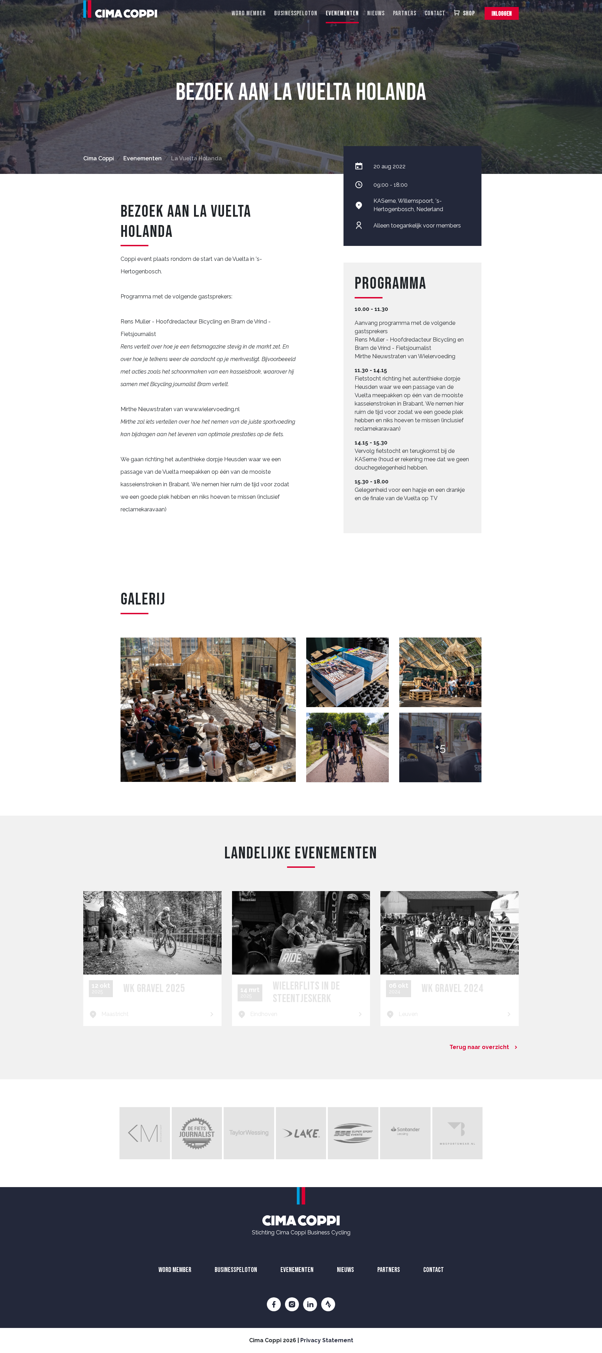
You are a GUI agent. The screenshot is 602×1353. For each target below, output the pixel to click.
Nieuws (376, 13)
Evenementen (342, 13)
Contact (435, 13)
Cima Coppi (98, 158)
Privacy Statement (326, 1340)
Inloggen (502, 13)
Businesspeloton (295, 13)
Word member (249, 13)
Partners (404, 13)
